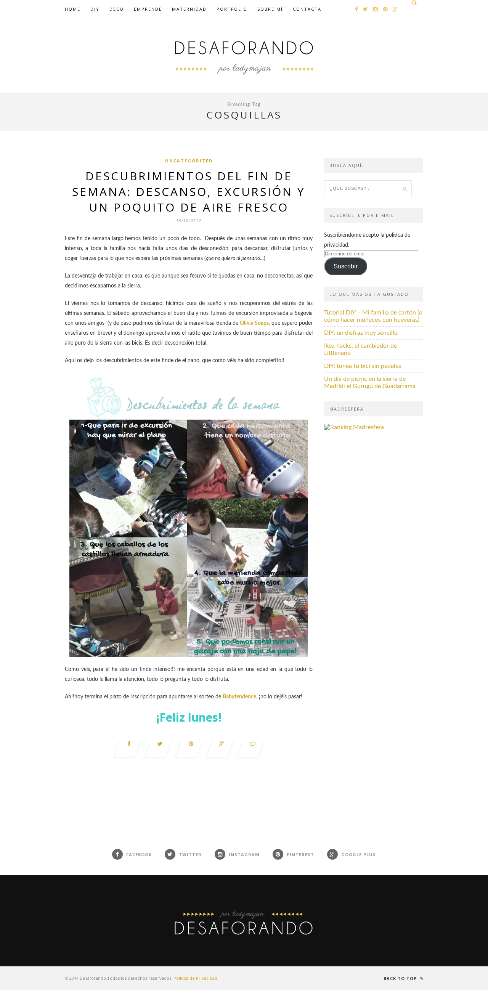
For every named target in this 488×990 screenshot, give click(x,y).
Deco (116, 9)
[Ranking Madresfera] (354, 427)
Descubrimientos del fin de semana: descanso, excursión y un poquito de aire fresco (188, 191)
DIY (95, 9)
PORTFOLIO (232, 9)
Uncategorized (189, 161)
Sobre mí (270, 9)
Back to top (401, 978)
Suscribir (346, 266)
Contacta (307, 9)
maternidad (189, 9)
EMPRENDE (148, 9)
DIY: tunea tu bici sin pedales (362, 366)
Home (72, 9)
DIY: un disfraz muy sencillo (361, 333)
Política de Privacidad (195, 978)
